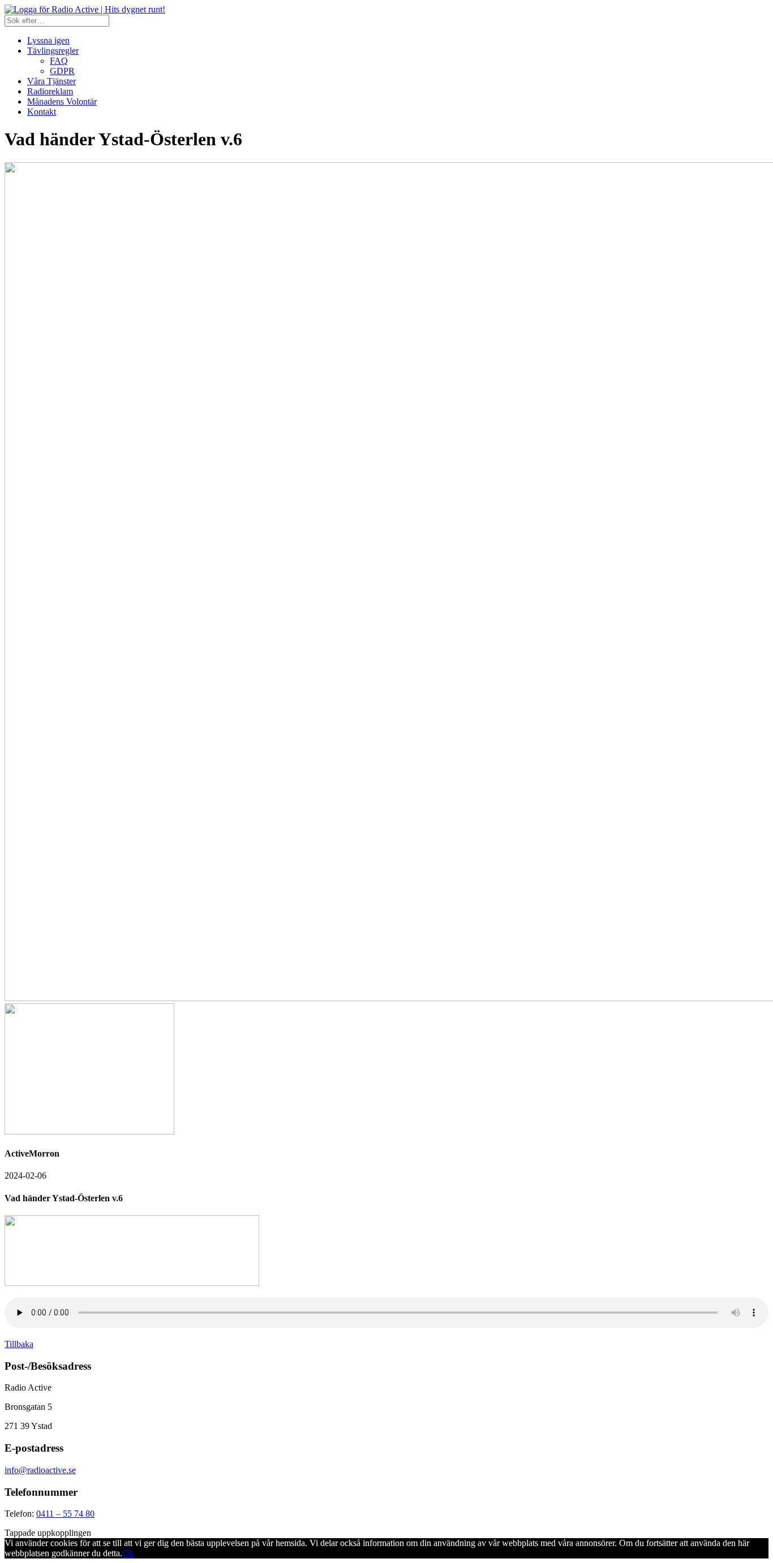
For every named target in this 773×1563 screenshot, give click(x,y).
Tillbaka (19, 1344)
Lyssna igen (48, 40)
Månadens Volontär (62, 101)
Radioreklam (50, 91)
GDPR (62, 71)
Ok (128, 1553)
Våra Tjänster (51, 81)
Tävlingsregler (53, 50)
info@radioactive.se (40, 1470)
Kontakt (41, 111)
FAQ (59, 61)
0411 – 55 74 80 (65, 1513)
